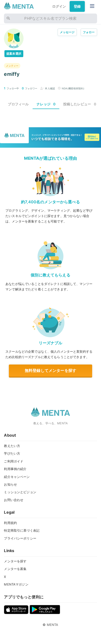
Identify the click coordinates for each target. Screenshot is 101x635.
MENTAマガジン (16, 584)
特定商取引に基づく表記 (21, 530)
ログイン (59, 6)
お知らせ (10, 484)
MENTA (52, 625)
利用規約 (10, 523)
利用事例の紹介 (15, 469)
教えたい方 (12, 446)
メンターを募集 (15, 569)
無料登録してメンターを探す (50, 370)
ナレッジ (46, 104)
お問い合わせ (13, 500)
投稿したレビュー (79, 104)
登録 (77, 6)
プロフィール (18, 104)
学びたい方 (12, 453)
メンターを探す (15, 561)
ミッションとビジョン (20, 492)
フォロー (89, 32)
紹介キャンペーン (17, 477)
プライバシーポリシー (20, 538)
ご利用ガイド (13, 461)
